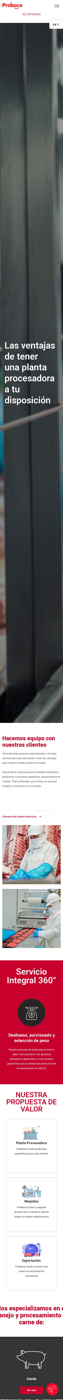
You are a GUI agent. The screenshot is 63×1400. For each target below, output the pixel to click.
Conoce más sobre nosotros (19, 816)
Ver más (31, 1390)
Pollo (31, 1379)
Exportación (31, 1260)
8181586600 (33, 14)
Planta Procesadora (31, 1143)
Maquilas (31, 1201)
